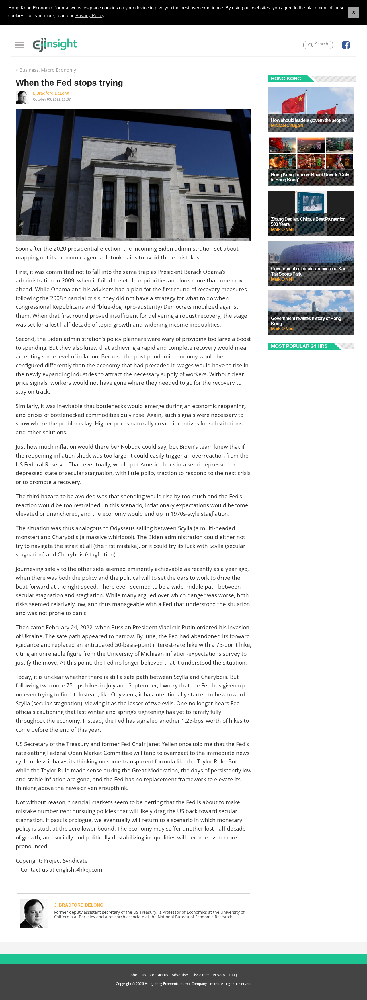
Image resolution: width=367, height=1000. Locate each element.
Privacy (219, 974)
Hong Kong (286, 78)
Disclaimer (200, 974)
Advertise (180, 974)
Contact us (159, 974)
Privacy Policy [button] (89, 15)
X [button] (353, 12)
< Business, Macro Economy (46, 70)
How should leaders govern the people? (309, 120)
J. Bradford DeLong (51, 93)
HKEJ (233, 974)
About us (138, 974)
